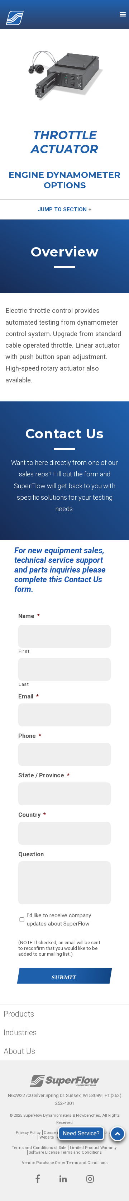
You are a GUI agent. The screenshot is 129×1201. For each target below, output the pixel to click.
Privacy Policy (28, 1132)
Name (29, 616)
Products (19, 1013)
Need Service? (81, 1133)
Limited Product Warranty (93, 1147)
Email (28, 696)
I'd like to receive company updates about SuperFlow (59, 919)
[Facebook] (37, 1180)
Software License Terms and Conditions (65, 1152)
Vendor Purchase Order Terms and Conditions (65, 1162)
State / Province (44, 775)
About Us (19, 1051)
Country (32, 814)
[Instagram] (90, 1180)
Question (31, 854)
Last (24, 684)
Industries (20, 1032)
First (24, 651)
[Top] (117, 1133)
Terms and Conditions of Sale (39, 1147)
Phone (29, 735)
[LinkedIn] (63, 1180)
